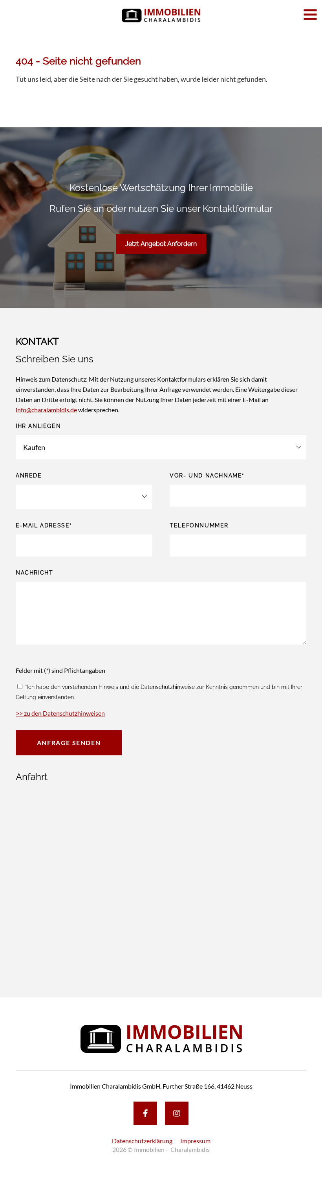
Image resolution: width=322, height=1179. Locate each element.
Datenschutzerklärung (142, 1140)
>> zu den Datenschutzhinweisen (60, 713)
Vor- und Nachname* (207, 475)
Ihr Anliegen (38, 426)
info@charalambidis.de (46, 409)
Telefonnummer (199, 525)
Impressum (195, 1140)
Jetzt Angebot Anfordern (161, 244)
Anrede (29, 475)
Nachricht (34, 572)
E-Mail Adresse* (44, 525)
